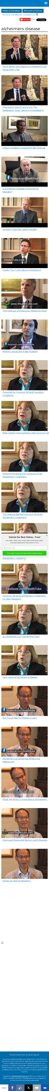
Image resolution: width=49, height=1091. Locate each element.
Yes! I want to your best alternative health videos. (24, 553)
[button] (24, 537)
